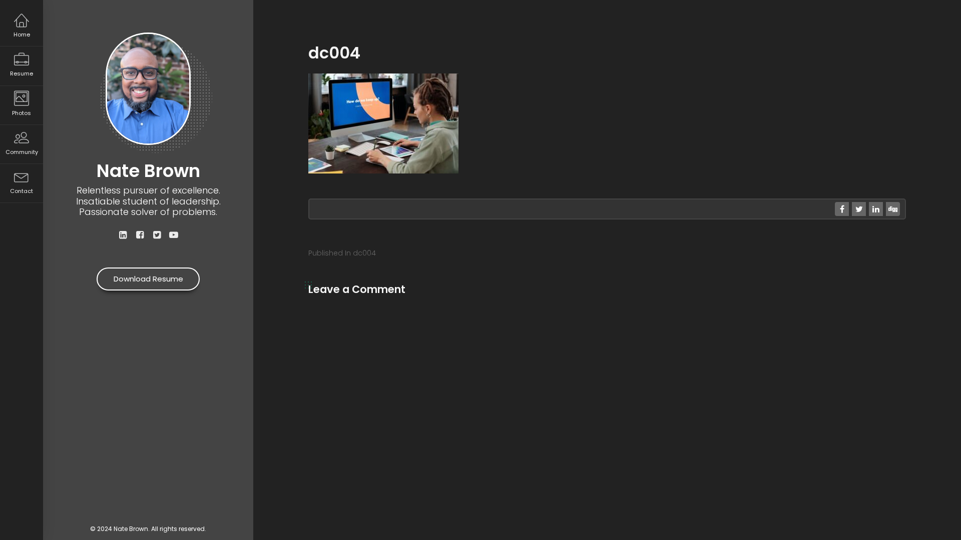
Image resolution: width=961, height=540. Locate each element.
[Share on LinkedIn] (876, 209)
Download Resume (148, 279)
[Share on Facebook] (842, 209)
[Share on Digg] (893, 209)
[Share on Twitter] (859, 209)
